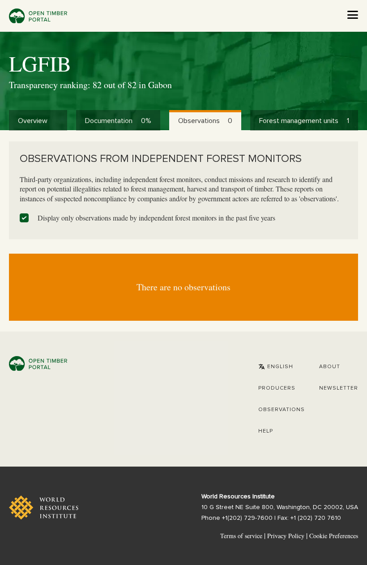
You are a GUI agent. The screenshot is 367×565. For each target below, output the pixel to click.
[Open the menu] (352, 15)
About (329, 367)
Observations (281, 409)
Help (265, 431)
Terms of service (241, 535)
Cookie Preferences (333, 536)
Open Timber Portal (38, 15)
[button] (275, 366)
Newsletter (338, 388)
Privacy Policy (285, 535)
